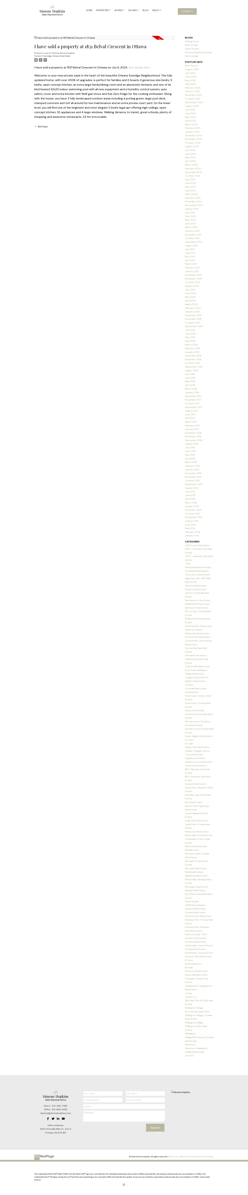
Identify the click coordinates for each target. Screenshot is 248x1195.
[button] (187, 11)
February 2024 (193, 168)
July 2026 (190, 73)
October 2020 (192, 282)
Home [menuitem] (89, 10)
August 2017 (191, 410)
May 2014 (190, 528)
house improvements (196, 765)
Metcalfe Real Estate (196, 868)
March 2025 (191, 124)
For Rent (189, 739)
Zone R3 (189, 1055)
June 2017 (190, 414)
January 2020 (192, 311)
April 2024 (190, 161)
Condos (189, 684)
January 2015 (192, 506)
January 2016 (192, 469)
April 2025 (190, 120)
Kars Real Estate (193, 802)
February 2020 (193, 308)
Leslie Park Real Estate (196, 820)
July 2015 (190, 491)
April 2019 (190, 341)
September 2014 (194, 517)
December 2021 (193, 234)
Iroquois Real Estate (195, 783)
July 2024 (190, 150)
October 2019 (192, 322)
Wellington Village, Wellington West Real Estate (196, 1026)
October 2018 (192, 363)
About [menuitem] (156, 10)
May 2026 (190, 80)
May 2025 (190, 117)
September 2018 (193, 366)
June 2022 (190, 216)
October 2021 (192, 238)
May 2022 (190, 219)
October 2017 (192, 403)
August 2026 (192, 69)
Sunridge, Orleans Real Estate (56, 56)
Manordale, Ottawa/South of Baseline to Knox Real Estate (198, 839)
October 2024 (192, 142)
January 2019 (192, 352)
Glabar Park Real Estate (197, 747)
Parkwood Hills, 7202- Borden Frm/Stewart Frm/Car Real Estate (196, 938)
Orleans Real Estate (195, 908)
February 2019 (192, 348)
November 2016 (193, 436)
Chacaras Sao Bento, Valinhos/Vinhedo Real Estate (196, 659)
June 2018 (190, 377)
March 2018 (191, 388)
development (192, 692)
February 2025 (193, 128)
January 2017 (192, 429)
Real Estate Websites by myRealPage (198, 1156)
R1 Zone (189, 960)
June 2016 (190, 451)
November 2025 (193, 95)
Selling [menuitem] (132, 10)
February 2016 (192, 465)
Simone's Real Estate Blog (198, 52)
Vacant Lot (191, 996)
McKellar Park (192, 850)
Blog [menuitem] (145, 10)
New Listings (191, 44)
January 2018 (192, 392)
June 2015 (190, 495)
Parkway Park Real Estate (198, 916)
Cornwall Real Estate (196, 688)
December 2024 (193, 135)
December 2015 (193, 473)
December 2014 (193, 509)
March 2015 (191, 502)
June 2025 (190, 113)
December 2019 (193, 315)
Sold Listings (191, 56)
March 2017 (191, 421)
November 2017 (193, 399)
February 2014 (192, 532)
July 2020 (190, 289)
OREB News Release (195, 905)
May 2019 (190, 337)
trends (188, 993)
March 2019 (191, 344)
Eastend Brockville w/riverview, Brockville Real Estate (198, 714)
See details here (139, 67)
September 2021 (193, 241)
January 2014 (192, 535)
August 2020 (192, 285)
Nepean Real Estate (195, 890)
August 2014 (191, 520)
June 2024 (190, 153)
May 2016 (190, 454)
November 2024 (193, 139)
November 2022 (193, 201)
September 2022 (194, 205)
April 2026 (190, 84)
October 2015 (192, 480)
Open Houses (192, 48)
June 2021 (190, 252)
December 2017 (193, 396)
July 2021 (190, 249)
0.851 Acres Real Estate (197, 545)
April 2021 (190, 260)
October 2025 (192, 98)
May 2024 (190, 157)
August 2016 (191, 443)
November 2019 (193, 318)
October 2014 (192, 513)
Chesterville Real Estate (197, 666)
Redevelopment (193, 963)
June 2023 (190, 183)
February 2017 (192, 425)
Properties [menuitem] (102, 10)
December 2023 (193, 172)
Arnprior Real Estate (195, 589)
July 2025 (190, 109)
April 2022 (190, 223)
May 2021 (190, 256)
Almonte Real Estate (195, 585)
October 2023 (192, 175)
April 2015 (190, 498)
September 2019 (193, 326)
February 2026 (193, 87)
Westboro (190, 1044)
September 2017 (193, 407)
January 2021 (192, 271)
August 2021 (191, 245)
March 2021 (191, 263)
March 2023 (191, 194)
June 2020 (190, 293)
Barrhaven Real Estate (196, 607)
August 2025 (192, 106)
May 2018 (190, 381)
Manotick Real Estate (196, 846)
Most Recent (191, 65)
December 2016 (193, 432)
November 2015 (193, 476)
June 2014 (190, 524)
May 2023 (190, 186)
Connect (187, 11)
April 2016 (190, 458)
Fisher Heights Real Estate (198, 736)
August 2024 (192, 146)
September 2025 (194, 102)
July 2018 (190, 374)
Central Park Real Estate (197, 637)
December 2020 (193, 274)
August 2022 (192, 208)
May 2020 (190, 297)
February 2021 (192, 267)
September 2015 (193, 484)
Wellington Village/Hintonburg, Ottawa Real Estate (199, 1037)
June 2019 (190, 333)
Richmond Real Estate (196, 971)
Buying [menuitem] (118, 10)
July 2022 (190, 212)
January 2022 (192, 230)
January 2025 (192, 131)
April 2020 (190, 300)
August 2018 (191, 370)
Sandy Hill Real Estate (196, 974)
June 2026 (190, 76)
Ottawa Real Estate (195, 912)
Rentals (189, 967)
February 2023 (192, 197)
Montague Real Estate (196, 886)
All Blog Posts (192, 41)
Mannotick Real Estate (197, 831)
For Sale (189, 743)
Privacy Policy (175, 1156)
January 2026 (192, 91)
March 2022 (191, 227)
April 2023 (190, 190)
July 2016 (190, 447)
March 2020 (191, 304)
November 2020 (193, 278)
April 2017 (190, 418)
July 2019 (190, 330)
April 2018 (190, 385)
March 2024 (191, 164)
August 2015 (191, 487)
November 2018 (193, 359)
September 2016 (193, 440)
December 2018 (193, 355)
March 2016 (191, 462)
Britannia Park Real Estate (198, 626)
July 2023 (190, 179)
